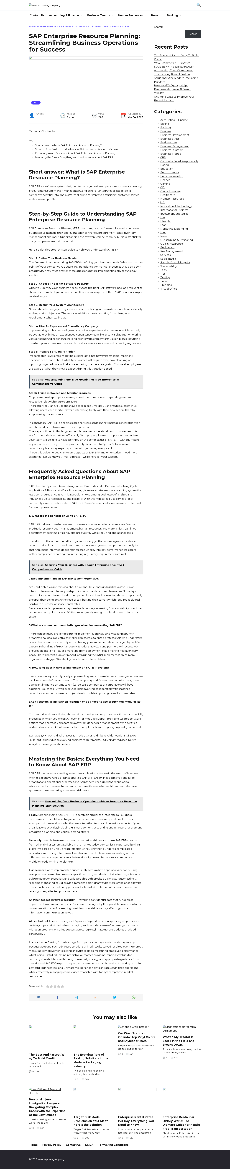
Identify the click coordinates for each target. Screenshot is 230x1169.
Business (165, 131)
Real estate (167, 247)
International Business (174, 210)
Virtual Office (168, 288)
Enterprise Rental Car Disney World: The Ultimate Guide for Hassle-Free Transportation (182, 1122)
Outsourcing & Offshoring (176, 240)
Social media (168, 258)
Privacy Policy (51, 1144)
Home (32, 26)
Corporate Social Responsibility (179, 161)
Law (162, 217)
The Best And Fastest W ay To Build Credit (46, 1056)
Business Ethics (169, 138)
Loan (163, 225)
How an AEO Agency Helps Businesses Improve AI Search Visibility (172, 89)
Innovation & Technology (176, 206)
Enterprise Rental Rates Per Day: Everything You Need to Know (136, 1120)
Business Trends (98, 15)
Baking (164, 123)
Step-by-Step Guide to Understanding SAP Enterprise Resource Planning (77, 149)
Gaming (165, 183)
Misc (163, 232)
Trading (165, 277)
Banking (172, 15)
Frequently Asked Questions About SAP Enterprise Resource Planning (75, 153)
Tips (162, 273)
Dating (164, 165)
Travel (164, 281)
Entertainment (169, 172)
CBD (163, 157)
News (154, 15)
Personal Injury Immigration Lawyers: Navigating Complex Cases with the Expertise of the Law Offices (47, 1107)
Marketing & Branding (174, 228)
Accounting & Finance (64, 15)
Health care (167, 195)
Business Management (174, 146)
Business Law (168, 142)
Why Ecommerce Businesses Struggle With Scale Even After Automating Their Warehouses (174, 67)
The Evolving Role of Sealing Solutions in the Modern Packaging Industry (176, 78)
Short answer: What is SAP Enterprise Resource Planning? (68, 145)
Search (158, 26)
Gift (162, 187)
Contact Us (37, 15)
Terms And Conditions (113, 1144)
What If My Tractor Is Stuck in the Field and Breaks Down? (178, 1040)
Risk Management (171, 251)
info (36, 103)
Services (165, 255)
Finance (165, 180)
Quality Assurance (171, 243)
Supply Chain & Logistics (175, 262)
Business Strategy (171, 150)
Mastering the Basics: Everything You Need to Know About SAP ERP (74, 157)
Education (166, 168)
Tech (163, 270)
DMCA (89, 1144)
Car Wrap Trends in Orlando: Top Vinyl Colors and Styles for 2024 (136, 1037)
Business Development (174, 135)
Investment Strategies (174, 213)
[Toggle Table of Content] (31, 140)
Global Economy (170, 191)
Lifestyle (165, 221)
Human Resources (130, 15)
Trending (166, 285)
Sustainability (168, 266)
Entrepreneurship (171, 176)
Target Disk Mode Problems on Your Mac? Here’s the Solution (91, 1120)
